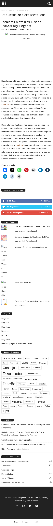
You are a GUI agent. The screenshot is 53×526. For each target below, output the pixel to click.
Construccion (25, 368)
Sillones (39, 406)
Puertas (30, 406)
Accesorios (6, 466)
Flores (6, 389)
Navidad (40, 402)
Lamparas (44, 393)
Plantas (21, 406)
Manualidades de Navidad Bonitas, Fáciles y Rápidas (23, 444)
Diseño (9, 384)
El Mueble (31, 384)
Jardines (24, 393)
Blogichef (5, 323)
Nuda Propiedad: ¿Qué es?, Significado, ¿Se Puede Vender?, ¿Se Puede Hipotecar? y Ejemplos (22, 433)
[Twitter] (30, 506)
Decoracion (13, 373)
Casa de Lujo (14, 363)
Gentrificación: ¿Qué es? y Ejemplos (16, 440)
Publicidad (35, 522)
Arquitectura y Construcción (12, 482)
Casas (25, 363)
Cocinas (42, 363)
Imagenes (36, 389)
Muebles (17, 401)
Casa (4, 363)
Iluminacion (24, 389)
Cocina (33, 363)
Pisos (5, 406)
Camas (44, 358)
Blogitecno (5, 335)
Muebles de (29, 402)
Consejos (10, 368)
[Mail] (23, 506)
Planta (12, 406)
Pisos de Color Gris (23, 283)
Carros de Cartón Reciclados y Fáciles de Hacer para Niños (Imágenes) (25, 426)
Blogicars (5, 319)
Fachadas (42, 384)
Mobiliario (39, 397)
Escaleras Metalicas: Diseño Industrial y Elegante (21, 24)
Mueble (6, 402)
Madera (6, 397)
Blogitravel (5, 340)
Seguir (47, 207)
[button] (49, 4)
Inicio (3, 10)
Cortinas (36, 368)
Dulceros (22, 384)
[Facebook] (17, 506)
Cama (35, 359)
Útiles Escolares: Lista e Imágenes (15, 449)
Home (16, 522)
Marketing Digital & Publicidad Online (16, 344)
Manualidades (18, 397)
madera (19, 145)
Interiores (6, 393)
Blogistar (5, 331)
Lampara (33, 393)
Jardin (15, 393)
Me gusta (45, 201)
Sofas (47, 406)
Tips (6, 411)
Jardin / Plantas (7, 478)
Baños (27, 358)
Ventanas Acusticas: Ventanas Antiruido (31, 247)
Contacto (24, 522)
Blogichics (5, 327)
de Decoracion (31, 379)
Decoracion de (33, 374)
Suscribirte (44, 213)
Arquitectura (9, 358)
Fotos (14, 389)
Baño (19, 358)
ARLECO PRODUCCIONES (14, 29)
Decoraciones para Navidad (12, 379)
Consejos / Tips (7, 470)
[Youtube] (36, 506)
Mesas (29, 397)
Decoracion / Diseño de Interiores (15, 461)
